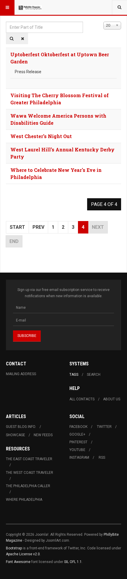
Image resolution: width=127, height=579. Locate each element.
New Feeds (43, 435)
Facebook (78, 427)
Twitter (104, 427)
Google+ (77, 434)
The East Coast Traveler (29, 459)
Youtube (77, 450)
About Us (111, 399)
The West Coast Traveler (29, 473)
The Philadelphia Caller (28, 486)
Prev (38, 227)
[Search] (11, 38)
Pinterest (78, 442)
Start (17, 227)
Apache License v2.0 (23, 554)
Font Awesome (18, 562)
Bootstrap (14, 548)
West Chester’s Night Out (41, 136)
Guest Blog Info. (21, 427)
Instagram (79, 457)
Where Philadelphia (24, 500)
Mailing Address (21, 374)
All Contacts (82, 399)
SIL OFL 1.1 (73, 562)
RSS (102, 457)
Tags (73, 374)
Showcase (15, 435)
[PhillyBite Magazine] (30, 7)
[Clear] (22, 38)
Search (93, 374)
